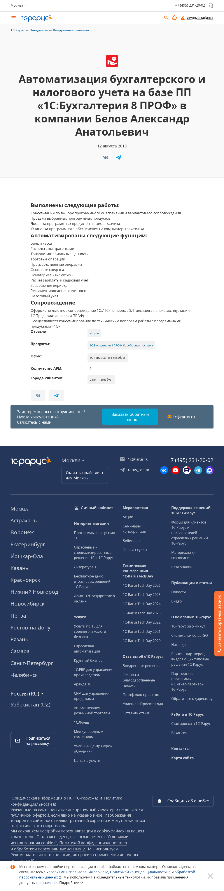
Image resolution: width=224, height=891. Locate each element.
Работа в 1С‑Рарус (187, 714)
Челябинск (24, 674)
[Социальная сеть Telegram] (198, 470)
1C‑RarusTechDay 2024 (142, 603)
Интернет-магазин (91, 523)
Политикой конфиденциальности (139, 871)
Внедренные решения (142, 665)
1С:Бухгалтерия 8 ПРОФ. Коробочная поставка (121, 345)
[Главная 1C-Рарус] (90, 18)
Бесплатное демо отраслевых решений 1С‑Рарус (92, 581)
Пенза (18, 615)
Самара (20, 651)
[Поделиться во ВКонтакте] (106, 158)
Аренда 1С (82, 684)
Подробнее (69, 882)
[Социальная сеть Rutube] (187, 470)
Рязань (19, 639)
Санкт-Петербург (31, 663)
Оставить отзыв (136, 713)
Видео (176, 601)
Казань (19, 568)
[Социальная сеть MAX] (210, 470)
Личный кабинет (97, 507)
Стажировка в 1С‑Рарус (191, 723)
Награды (178, 644)
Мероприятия (135, 507)
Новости (178, 592)
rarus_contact (139, 469)
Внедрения (39, 30)
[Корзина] (174, 17)
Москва (20, 508)
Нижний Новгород (34, 591)
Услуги (94, 333)
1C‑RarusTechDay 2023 (142, 613)
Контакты (180, 748)
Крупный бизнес (88, 660)
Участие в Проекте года (143, 703)
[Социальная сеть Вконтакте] (164, 470)
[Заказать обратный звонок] (211, 5)
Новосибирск (27, 603)
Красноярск (25, 579)
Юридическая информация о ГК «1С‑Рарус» (52, 798)
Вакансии (179, 732)
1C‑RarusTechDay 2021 (142, 631)
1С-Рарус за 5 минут (188, 626)
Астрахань (23, 520)
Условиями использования (77, 871)
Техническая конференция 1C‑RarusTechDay (138, 571)
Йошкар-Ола (26, 556)
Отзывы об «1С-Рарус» (143, 656)
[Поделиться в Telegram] (118, 158)
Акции (128, 517)
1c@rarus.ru (184, 417)
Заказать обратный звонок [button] (130, 417)
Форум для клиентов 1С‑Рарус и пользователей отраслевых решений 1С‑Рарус (189, 533)
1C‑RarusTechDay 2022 (142, 622)
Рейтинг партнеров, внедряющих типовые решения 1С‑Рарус (190, 659)
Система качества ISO (189, 635)
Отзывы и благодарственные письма (139, 680)
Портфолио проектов (141, 694)
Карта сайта (182, 757)
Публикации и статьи (191, 582)
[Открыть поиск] (166, 17)
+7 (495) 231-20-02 (190, 5)
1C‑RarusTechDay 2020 (142, 640)
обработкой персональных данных (48, 849)
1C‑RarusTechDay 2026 (142, 585)
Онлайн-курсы (135, 549)
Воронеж (22, 532)
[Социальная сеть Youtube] (175, 470)
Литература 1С (86, 567)
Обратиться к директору (191, 698)
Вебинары (131, 540)
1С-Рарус (17, 30)
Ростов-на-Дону (30, 627)
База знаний (181, 567)
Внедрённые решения (71, 30)
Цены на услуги (87, 760)
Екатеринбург (27, 544)
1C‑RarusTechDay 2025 (142, 594)
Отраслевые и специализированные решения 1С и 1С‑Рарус (94, 552)
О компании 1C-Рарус (191, 617)
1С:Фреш (81, 722)
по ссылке (20, 860)
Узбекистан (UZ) (30, 704)
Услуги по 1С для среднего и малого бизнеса (90, 631)
